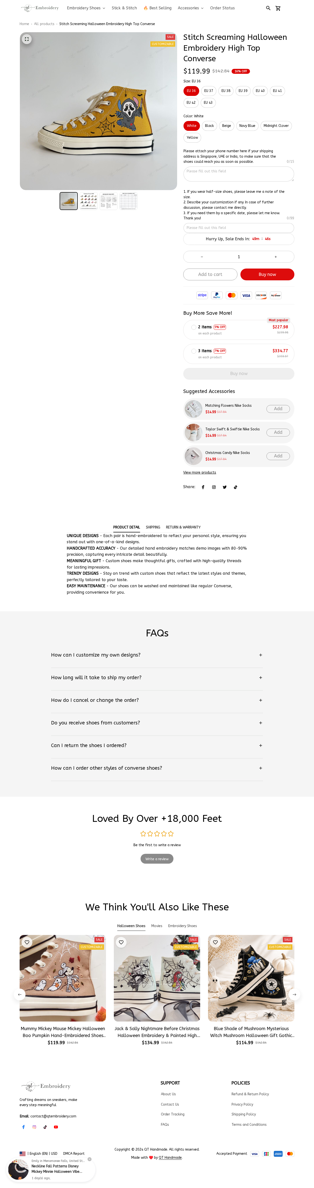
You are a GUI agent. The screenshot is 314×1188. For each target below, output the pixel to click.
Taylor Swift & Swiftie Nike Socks (232, 429)
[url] (170, 1157)
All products (44, 24)
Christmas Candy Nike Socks (227, 453)
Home (24, 24)
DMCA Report (74, 1154)
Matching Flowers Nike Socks (228, 406)
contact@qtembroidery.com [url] (53, 1116)
